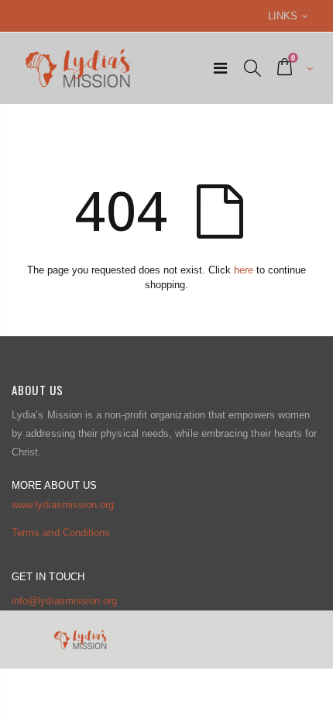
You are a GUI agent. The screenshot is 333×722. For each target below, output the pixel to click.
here (243, 270)
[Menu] (220, 68)
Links (282, 16)
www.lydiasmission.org (63, 505)
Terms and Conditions (61, 532)
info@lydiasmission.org (64, 601)
